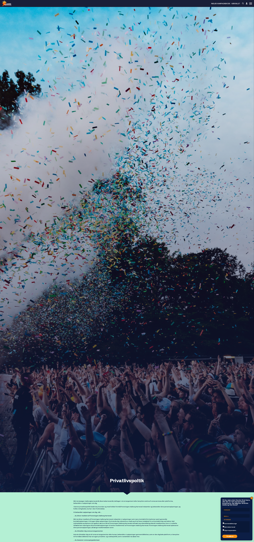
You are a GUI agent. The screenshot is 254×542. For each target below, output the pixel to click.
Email (226, 516)
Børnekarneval (229, 527)
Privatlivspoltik (127, 480)
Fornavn (227, 510)
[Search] (243, 3)
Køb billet (236, 3)
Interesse (227, 519)
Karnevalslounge (230, 523)
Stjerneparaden (230, 530)
